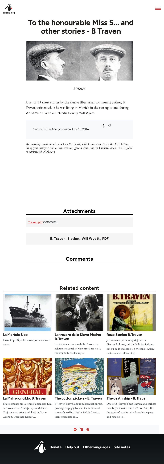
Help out (72, 447)
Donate (56, 447)
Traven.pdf (35, 222)
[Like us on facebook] (75, 429)
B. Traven (58, 239)
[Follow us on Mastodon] (88, 429)
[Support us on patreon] (81, 429)
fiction (73, 239)
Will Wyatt (91, 239)
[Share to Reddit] (109, 126)
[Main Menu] (157, 8)
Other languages (96, 447)
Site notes (122, 447)
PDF (105, 239)
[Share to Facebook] (103, 126)
